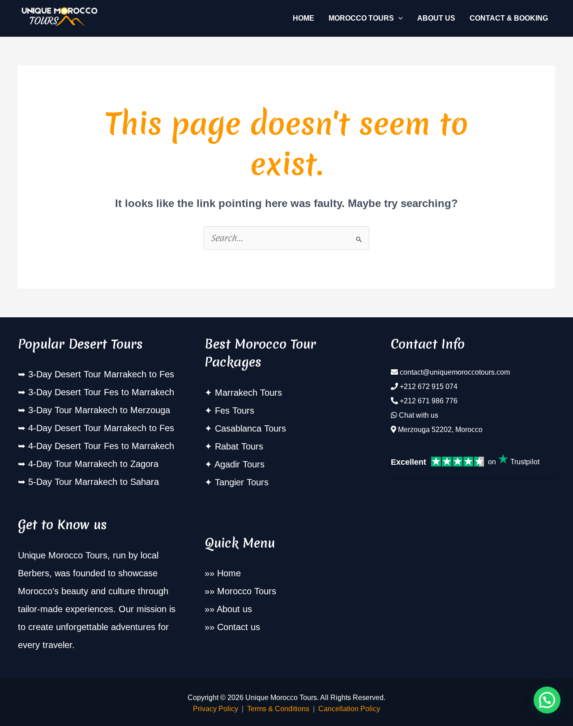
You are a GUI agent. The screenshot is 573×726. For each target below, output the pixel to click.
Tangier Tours (242, 482)
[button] (398, 18)
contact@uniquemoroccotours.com (455, 372)
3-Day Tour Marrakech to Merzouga (99, 410)
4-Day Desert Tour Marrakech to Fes (101, 428)
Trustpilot (524, 462)
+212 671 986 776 (429, 401)
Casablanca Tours (250, 428)
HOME (303, 18)
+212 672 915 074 (429, 386)
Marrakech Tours (248, 393)
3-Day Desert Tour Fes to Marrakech (101, 392)
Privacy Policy (215, 709)
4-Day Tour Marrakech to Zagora (93, 464)
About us (234, 609)
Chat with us (418, 415)
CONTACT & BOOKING (509, 18)
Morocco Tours (246, 591)
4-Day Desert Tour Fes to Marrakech (101, 446)
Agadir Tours (239, 464)
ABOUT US (436, 18)
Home (229, 573)
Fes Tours (234, 410)
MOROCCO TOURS (361, 18)
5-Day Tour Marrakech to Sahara (93, 482)
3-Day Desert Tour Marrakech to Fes (101, 374)
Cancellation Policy (349, 709)
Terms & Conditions (278, 709)
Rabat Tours (239, 446)
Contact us (238, 627)
